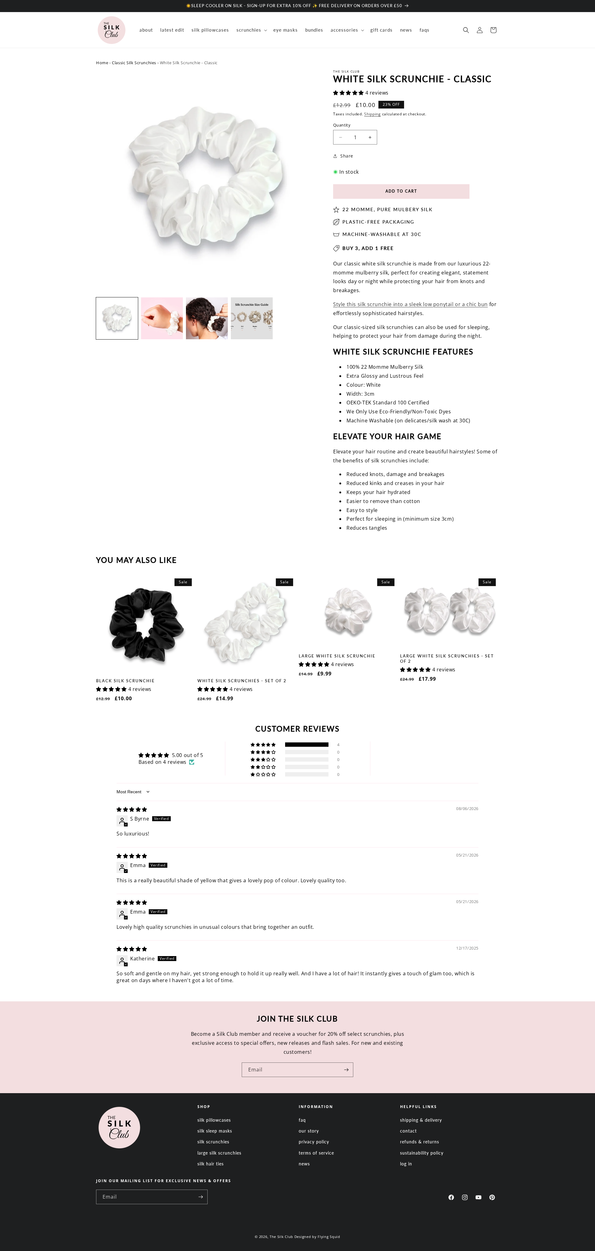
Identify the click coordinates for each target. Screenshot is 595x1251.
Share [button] (346, 156)
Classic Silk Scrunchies (134, 62)
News (304, 1163)
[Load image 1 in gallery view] (117, 318)
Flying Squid (329, 1236)
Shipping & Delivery (421, 1120)
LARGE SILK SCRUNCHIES (219, 1152)
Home (102, 62)
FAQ (302, 1120)
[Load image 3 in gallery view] (207, 318)
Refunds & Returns (419, 1141)
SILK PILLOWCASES (214, 1120)
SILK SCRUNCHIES (213, 1141)
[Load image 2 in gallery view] (162, 318)
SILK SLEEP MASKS (214, 1130)
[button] (251, 30)
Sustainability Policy (421, 1152)
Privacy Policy (314, 1141)
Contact (408, 1130)
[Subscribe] (346, 1069)
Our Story (309, 1130)
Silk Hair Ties (210, 1163)
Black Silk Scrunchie (125, 680)
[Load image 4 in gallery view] (252, 318)
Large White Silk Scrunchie (337, 655)
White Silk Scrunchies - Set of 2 (242, 680)
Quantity (341, 125)
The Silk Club (281, 1236)
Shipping (372, 114)
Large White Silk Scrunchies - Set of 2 (447, 658)
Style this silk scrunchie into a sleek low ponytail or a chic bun (410, 304)
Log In (406, 1163)
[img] (132, 809)
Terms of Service (316, 1152)
